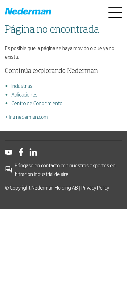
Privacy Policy (95, 187)
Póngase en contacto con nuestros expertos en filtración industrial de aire (65, 169)
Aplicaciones (24, 94)
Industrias (21, 85)
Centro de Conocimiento (37, 103)
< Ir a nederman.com (26, 116)
